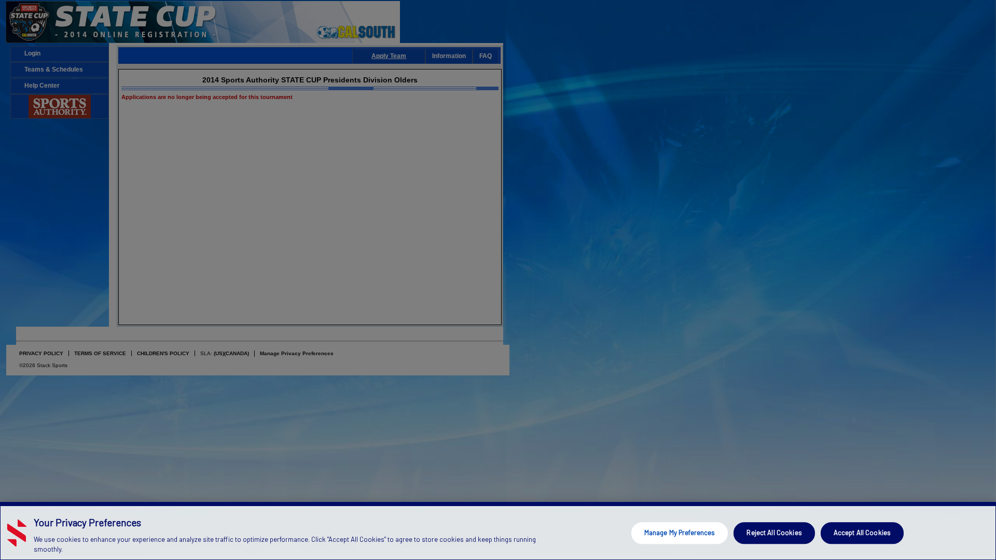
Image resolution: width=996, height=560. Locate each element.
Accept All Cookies (862, 532)
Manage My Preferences (679, 532)
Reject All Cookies (773, 532)
